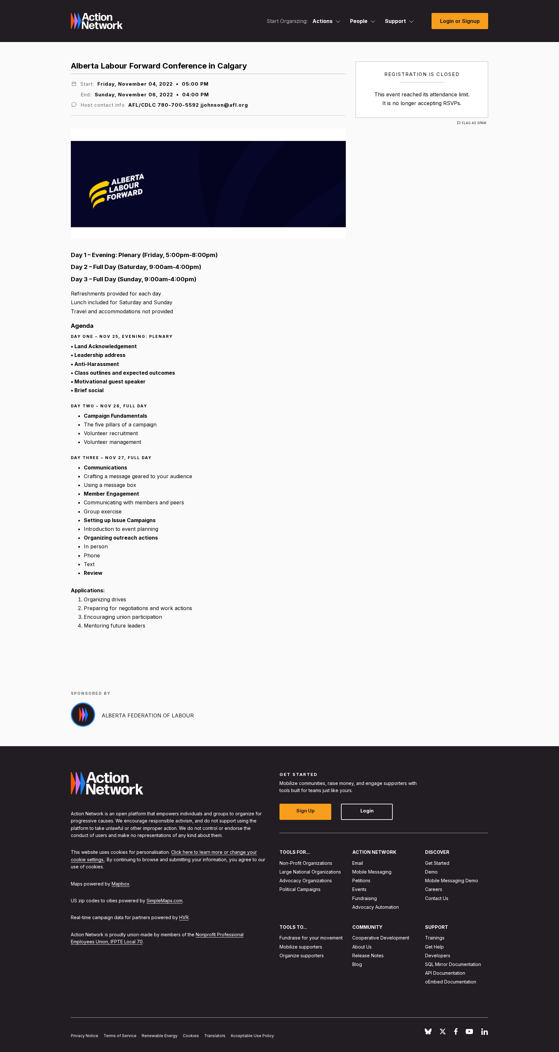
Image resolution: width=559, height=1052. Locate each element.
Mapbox (120, 883)
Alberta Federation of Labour (148, 715)
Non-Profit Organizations (306, 862)
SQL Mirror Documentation (453, 964)
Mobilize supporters (301, 946)
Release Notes (368, 955)
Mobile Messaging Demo (451, 880)
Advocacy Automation (375, 906)
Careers (433, 889)
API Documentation (445, 973)
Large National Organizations (310, 872)
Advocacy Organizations (306, 880)
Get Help (434, 946)
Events (359, 889)
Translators (214, 1035)
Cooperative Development (380, 937)
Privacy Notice (84, 1035)
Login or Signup (460, 21)
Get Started (437, 862)
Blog (357, 964)
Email (357, 862)
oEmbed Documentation (450, 981)
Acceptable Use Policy (252, 1035)
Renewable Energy (160, 1035)
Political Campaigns (300, 889)
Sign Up (305, 810)
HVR (184, 917)
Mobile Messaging (371, 872)
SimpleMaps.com (164, 900)
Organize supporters (302, 955)
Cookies (191, 1035)
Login (367, 810)
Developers (437, 955)
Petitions (361, 880)
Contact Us (436, 898)
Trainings (434, 937)
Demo (431, 872)
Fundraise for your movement (311, 937)
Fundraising (364, 898)
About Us (362, 946)
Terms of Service (120, 1035)
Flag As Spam (474, 123)
